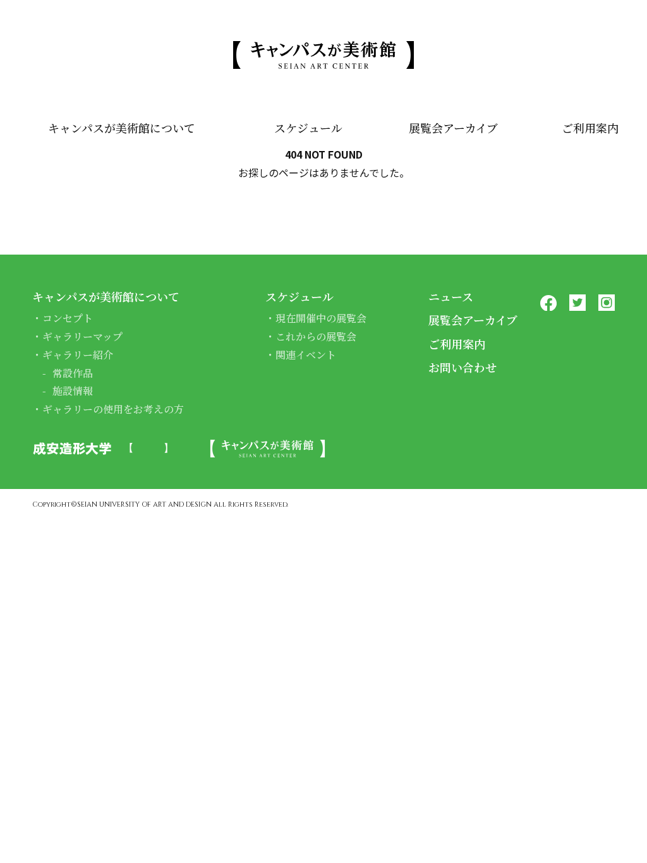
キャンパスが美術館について (121, 127)
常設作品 (72, 373)
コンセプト (67, 318)
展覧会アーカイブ (453, 127)
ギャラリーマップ (82, 336)
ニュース (450, 296)
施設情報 (72, 390)
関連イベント (305, 354)
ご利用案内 (590, 127)
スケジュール (308, 127)
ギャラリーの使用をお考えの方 (113, 409)
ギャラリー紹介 (77, 354)
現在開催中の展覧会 (320, 318)
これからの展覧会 (315, 336)
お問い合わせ (462, 367)
